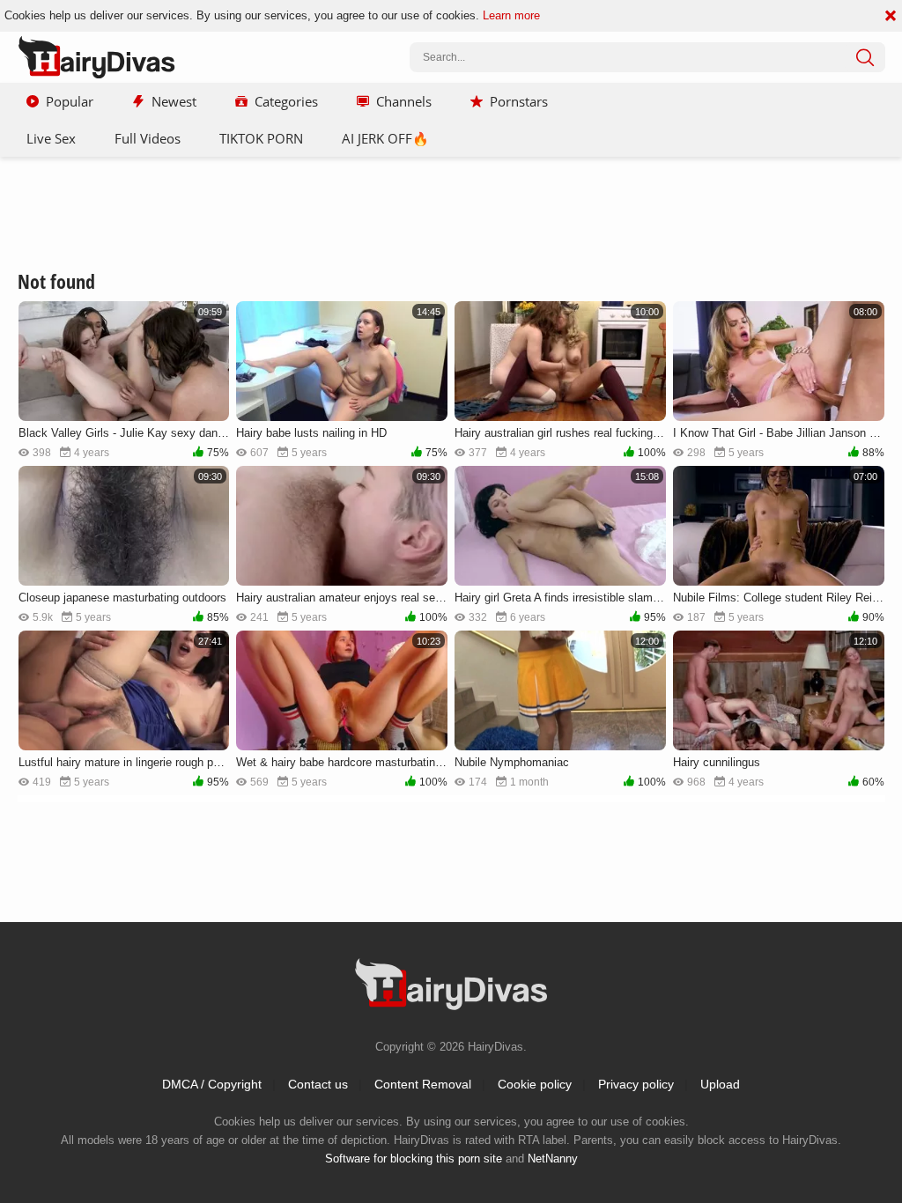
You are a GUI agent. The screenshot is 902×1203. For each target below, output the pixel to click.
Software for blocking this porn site (413, 1158)
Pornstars (519, 101)
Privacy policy (636, 1084)
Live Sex (51, 138)
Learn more (511, 15)
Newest (174, 101)
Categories (286, 101)
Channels (404, 101)
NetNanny (553, 1158)
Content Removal (422, 1084)
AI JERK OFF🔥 (385, 138)
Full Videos (148, 138)
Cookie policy (535, 1084)
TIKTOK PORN (261, 138)
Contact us (318, 1084)
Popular (69, 101)
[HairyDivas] (97, 57)
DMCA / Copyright (212, 1084)
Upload (720, 1084)
